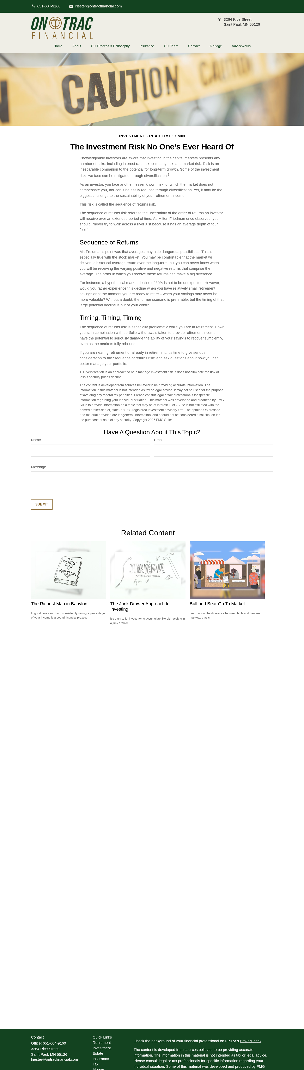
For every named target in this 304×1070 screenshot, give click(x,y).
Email (158, 440)
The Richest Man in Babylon (59, 603)
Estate (98, 1053)
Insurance (101, 1059)
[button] (58, 46)
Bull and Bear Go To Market (217, 603)
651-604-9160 (54, 1043)
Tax (95, 1064)
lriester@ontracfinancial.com (98, 6)
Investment (102, 1048)
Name (36, 440)
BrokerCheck (250, 1041)
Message (38, 467)
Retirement (102, 1043)
